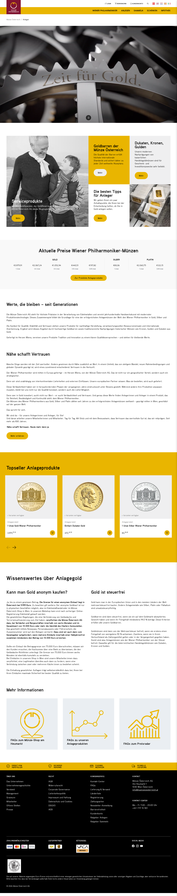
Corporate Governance (59, 789)
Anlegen (125, 10)
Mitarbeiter (11, 801)
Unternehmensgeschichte (18, 785)
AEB (50, 809)
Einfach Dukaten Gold (75, 525)
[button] (8, 547)
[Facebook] (133, 846)
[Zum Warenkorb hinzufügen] (52, 532)
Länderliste (95, 793)
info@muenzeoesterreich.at (145, 789)
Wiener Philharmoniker (105, 10)
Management (12, 793)
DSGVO (51, 805)
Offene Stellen (13, 805)
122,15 (159, 265)
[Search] (147, 4)
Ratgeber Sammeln (99, 821)
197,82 (92, 265)
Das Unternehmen (14, 781)
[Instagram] (137, 846)
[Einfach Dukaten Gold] (88, 496)
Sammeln (138, 10)
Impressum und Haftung (59, 797)
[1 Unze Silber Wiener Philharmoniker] (146, 496)
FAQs (92, 785)
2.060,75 (141, 265)
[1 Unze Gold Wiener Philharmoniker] (31, 496)
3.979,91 (18, 265)
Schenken (152, 10)
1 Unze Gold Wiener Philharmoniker (24, 525)
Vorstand (10, 789)
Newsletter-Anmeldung (101, 805)
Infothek (166, 10)
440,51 (75, 265)
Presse (9, 809)
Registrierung (96, 797)
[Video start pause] (88, 117)
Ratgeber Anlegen (98, 817)
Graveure (10, 797)
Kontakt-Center (97, 781)
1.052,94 (56, 265)
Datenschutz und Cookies (60, 801)
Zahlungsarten (97, 801)
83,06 (116, 265)
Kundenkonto (96, 813)
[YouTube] (141, 846)
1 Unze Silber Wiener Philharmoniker (139, 525)
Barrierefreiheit (97, 809)
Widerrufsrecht (55, 785)
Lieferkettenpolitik (57, 793)
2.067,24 (37, 265)
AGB (50, 781)
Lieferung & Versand (100, 789)
